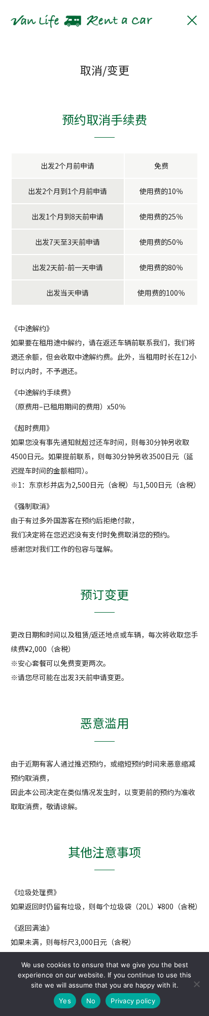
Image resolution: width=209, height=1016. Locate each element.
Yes (65, 1001)
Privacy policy (133, 1001)
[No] (196, 984)
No (91, 1001)
